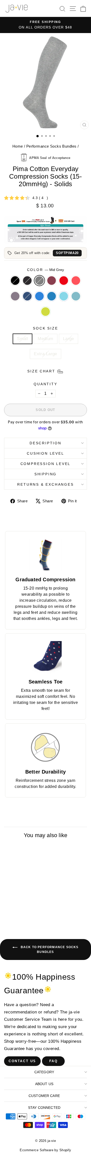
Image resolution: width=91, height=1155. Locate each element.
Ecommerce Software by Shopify (45, 1150)
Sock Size (45, 328)
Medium (45, 338)
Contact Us (22, 1061)
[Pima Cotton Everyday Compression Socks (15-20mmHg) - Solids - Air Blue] (18, 918)
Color (45, 270)
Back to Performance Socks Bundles (48, 949)
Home (17, 146)
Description (45, 443)
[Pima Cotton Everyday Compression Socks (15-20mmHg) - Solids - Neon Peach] (12, 914)
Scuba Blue (52, 296)
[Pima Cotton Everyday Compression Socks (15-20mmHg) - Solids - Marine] (24, 918)
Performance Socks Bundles (51, 146)
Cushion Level (45, 453)
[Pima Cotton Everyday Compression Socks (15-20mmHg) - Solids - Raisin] (30, 909)
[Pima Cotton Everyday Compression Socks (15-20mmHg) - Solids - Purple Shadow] (18, 914)
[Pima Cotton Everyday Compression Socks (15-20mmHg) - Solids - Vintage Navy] (24, 914)
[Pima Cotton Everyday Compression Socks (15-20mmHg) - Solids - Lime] (30, 918)
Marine (76, 296)
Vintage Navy (27, 296)
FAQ (53, 1061)
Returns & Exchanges (45, 484)
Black (15, 281)
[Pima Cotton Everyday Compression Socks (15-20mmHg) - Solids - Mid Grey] (24, 909)
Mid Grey (39, 281)
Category (44, 1072)
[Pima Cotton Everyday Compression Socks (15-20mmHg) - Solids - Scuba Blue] (35, 914)
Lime (45, 312)
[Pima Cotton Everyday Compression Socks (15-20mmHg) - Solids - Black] (12, 909)
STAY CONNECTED (44, 1108)
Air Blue (64, 296)
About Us (44, 1084)
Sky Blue (39, 296)
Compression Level (45, 464)
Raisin (52, 281)
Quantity (45, 384)
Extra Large (45, 353)
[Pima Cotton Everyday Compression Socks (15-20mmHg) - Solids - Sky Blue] (30, 914)
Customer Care (44, 1096)
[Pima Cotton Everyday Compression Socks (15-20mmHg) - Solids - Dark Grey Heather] (18, 909)
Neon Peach (76, 281)
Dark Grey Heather (27, 281)
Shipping (45, 474)
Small (22, 338)
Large (68, 338)
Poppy (64, 281)
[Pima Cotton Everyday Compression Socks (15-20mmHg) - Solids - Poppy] (35, 909)
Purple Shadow (15, 296)
